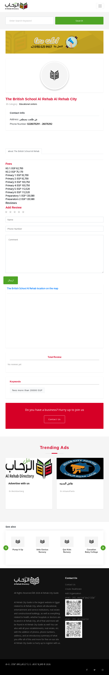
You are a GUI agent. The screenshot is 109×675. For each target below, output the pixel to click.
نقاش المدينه (66, 483)
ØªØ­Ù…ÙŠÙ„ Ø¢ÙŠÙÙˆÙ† (77, 619)
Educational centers (28, 104)
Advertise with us (19, 483)
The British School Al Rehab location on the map (32, 288)
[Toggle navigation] (100, 6)
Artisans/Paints (69, 491)
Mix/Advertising (17, 491)
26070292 (47, 123)
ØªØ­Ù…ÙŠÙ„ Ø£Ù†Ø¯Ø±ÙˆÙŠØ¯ (80, 597)
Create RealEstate (73, 589)
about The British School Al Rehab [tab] (23, 151)
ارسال (10, 280)
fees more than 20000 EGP (27, 390)
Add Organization (73, 593)
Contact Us (54, 419)
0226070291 (33, 123)
